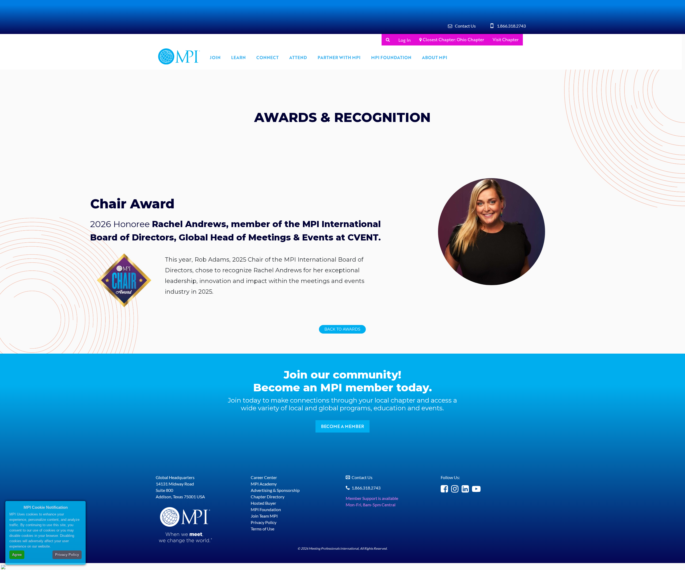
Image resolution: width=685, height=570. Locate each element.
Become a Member (342, 426)
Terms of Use (262, 528)
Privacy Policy (263, 522)
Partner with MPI (339, 57)
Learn (238, 57)
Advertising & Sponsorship (275, 490)
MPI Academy (264, 483)
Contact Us (465, 25)
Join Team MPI (264, 515)
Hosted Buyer (263, 503)
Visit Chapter (506, 39)
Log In (404, 40)
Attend (298, 57)
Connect (267, 57)
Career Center (264, 477)
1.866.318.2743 (511, 25)
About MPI (434, 57)
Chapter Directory (267, 496)
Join (215, 57)
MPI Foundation (391, 57)
